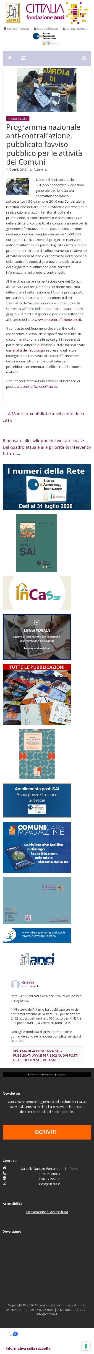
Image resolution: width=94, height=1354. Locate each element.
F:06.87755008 (49, 1179)
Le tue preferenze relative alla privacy (51, 1333)
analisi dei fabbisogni (29, 350)
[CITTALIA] (9, 58)
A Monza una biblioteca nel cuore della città (43, 417)
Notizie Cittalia (17, 119)
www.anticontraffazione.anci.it (58, 319)
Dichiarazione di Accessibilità (47, 1212)
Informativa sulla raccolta (28, 1348)
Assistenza (40, 169)
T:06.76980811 (49, 1174)
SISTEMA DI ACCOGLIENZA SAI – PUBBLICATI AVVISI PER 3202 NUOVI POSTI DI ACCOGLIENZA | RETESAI (45, 1055)
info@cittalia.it (49, 1184)
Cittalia (28, 982)
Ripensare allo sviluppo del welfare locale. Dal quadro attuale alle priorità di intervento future (47, 447)
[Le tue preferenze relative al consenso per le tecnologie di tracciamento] (86, 1346)
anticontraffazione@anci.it (37, 386)
